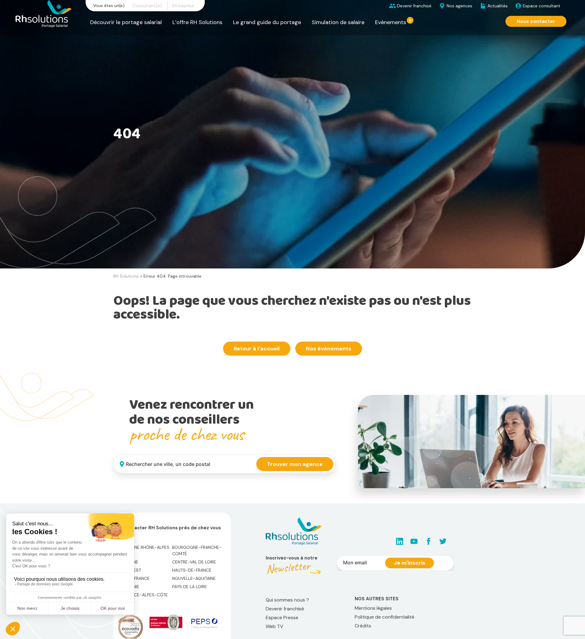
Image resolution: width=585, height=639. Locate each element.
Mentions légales (373, 608)
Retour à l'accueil (257, 348)
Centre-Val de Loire (194, 562)
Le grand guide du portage (267, 22)
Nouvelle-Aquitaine (194, 578)
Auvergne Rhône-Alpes (143, 547)
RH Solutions (126, 276)
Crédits (363, 626)
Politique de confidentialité (384, 617)
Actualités (498, 6)
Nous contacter (536, 21)
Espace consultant (541, 6)
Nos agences (459, 6)
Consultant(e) (147, 6)
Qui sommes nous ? (287, 600)
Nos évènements (328, 348)
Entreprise (183, 6)
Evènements (390, 22)
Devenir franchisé (414, 6)
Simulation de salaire (338, 22)
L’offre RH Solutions (197, 22)
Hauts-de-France (191, 570)
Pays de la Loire (189, 586)
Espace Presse (282, 617)
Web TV (274, 626)
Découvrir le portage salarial (126, 22)
